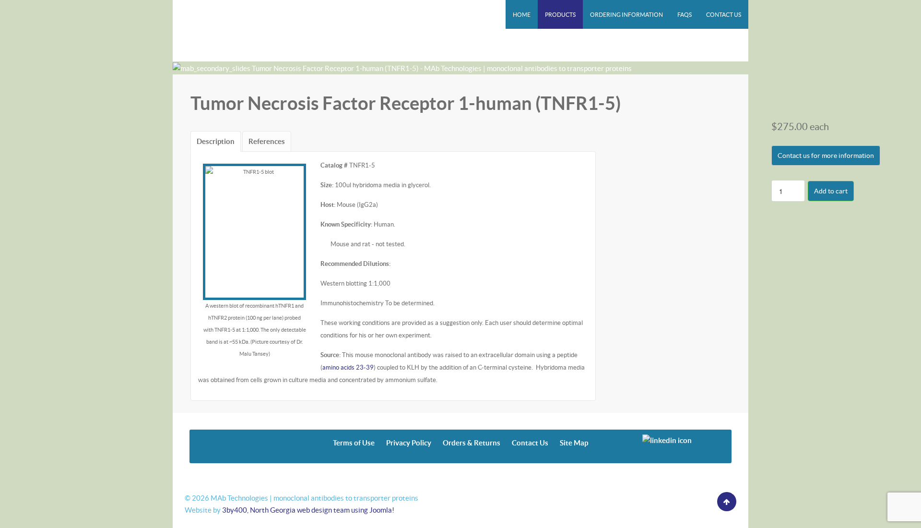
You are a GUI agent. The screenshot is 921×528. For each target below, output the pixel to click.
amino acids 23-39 (348, 367)
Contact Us (530, 443)
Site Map (574, 443)
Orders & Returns (471, 443)
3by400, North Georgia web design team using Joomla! (308, 510)
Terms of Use (354, 443)
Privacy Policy (408, 443)
